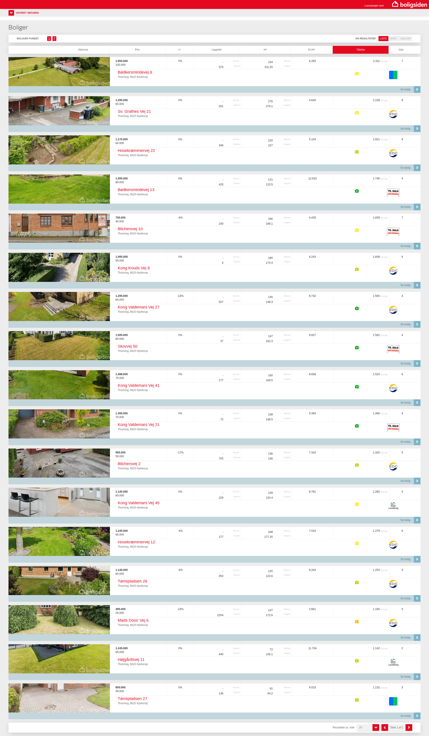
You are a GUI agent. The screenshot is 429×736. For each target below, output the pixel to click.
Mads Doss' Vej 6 (133, 620)
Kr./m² (311, 49)
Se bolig (405, 89)
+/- (179, 49)
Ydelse (360, 49)
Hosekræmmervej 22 (136, 150)
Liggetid (216, 49)
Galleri (405, 38)
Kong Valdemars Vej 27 (139, 307)
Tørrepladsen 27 (132, 698)
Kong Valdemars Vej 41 (139, 385)
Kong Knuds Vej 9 (134, 268)
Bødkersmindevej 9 (135, 72)
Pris (137, 49)
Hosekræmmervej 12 (136, 542)
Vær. (401, 49)
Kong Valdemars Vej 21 (139, 424)
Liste (383, 38)
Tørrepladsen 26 (132, 581)
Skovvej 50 (127, 346)
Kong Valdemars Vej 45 (139, 503)
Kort (393, 38)
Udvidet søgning (27, 12)
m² (265, 49)
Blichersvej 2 (129, 464)
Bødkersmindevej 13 (136, 189)
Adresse (83, 49)
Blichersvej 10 (130, 229)
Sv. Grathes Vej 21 (134, 111)
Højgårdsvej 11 (131, 659)
